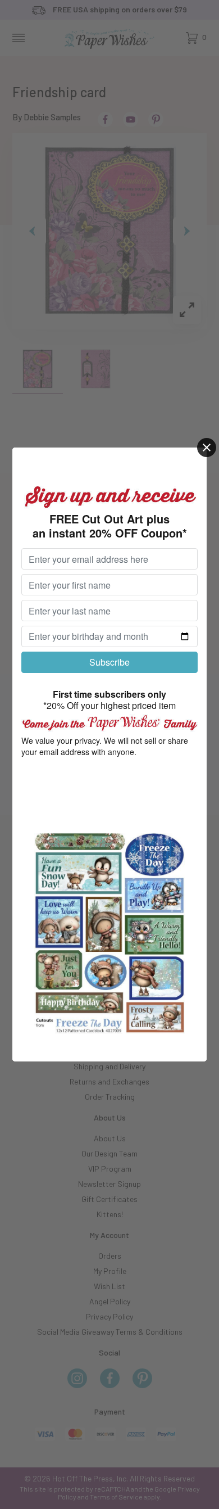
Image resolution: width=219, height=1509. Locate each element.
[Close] (206, 447)
